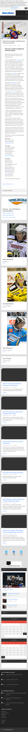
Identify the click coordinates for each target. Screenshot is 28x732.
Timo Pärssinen (18, 59)
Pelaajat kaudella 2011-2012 (8, 213)
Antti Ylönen (12, 91)
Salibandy (6, 590)
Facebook (3, 720)
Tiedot (4, 263)
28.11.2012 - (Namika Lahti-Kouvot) (14, 674)
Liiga (15, 45)
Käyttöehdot (3, 711)
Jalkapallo (9, 681)
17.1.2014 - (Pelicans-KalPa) (12, 684)
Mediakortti (3, 714)
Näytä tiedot (16, 6)
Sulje (26, 8)
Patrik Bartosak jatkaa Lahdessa (13, 472)
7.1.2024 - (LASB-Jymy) (8, 589)
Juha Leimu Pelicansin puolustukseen (15, 702)
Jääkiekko (11, 595)
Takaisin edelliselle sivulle (8, 184)
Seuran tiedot (5, 217)
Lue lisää (4, 392)
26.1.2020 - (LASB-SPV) (12, 599)
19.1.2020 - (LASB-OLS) (12, 605)
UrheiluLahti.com (9, 729)
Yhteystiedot (3, 717)
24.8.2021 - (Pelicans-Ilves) (13, 593)
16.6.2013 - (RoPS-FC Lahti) (12, 679)
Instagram (3, 721)
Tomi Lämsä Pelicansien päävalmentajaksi (16, 693)
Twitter (2, 723)
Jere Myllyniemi (13, 82)
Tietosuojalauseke (5, 713)
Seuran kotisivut (12, 217)
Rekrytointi (3, 715)
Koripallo (9, 676)
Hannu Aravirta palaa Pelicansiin (14, 698)
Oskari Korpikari (13, 73)
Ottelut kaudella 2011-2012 (8, 215)
